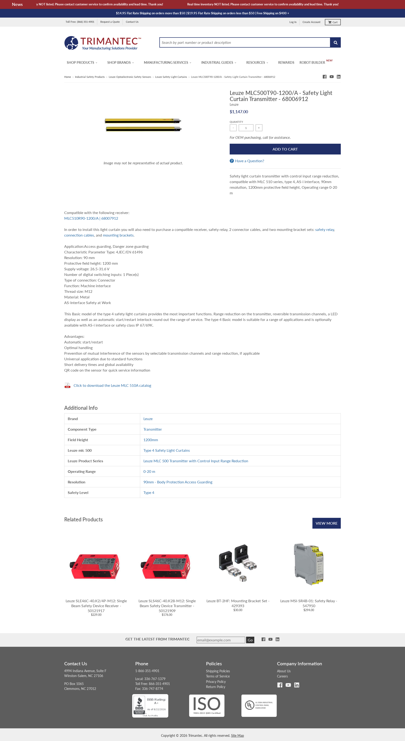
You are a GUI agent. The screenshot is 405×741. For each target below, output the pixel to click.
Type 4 (148, 492)
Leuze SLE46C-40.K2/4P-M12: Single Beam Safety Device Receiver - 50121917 (96, 605)
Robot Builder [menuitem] (312, 62)
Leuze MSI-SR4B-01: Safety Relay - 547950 (308, 603)
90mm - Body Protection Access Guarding (177, 482)
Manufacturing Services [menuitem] (166, 62)
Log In (292, 21)
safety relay (324, 229)
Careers (282, 676)
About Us (284, 671)
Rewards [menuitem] (286, 62)
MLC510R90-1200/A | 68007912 (91, 218)
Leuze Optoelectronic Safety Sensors (130, 76)
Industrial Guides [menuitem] (217, 62)
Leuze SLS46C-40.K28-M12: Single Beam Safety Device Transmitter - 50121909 (167, 605)
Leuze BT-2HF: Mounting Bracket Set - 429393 (238, 603)
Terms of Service (218, 676)
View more (327, 523)
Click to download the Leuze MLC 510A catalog (112, 385)
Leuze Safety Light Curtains (171, 76)
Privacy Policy (216, 682)
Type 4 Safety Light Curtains (166, 450)
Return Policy (215, 687)
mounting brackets (118, 235)
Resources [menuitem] (255, 62)
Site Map (237, 735)
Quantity (236, 121)
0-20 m (149, 471)
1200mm (150, 439)
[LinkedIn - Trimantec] (339, 77)
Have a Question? (249, 161)
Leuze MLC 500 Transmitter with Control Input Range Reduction (195, 461)
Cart (335, 22)
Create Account (311, 21)
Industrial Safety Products (90, 76)
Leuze (234, 104)
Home (67, 76)
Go (250, 640)
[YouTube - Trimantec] (332, 77)
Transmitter (152, 429)
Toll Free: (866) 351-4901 (80, 21)
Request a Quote (110, 21)
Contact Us (132, 21)
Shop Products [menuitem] (80, 62)
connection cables (79, 235)
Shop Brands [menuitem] (119, 62)
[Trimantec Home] (103, 44)
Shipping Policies (218, 671)
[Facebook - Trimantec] (324, 77)
